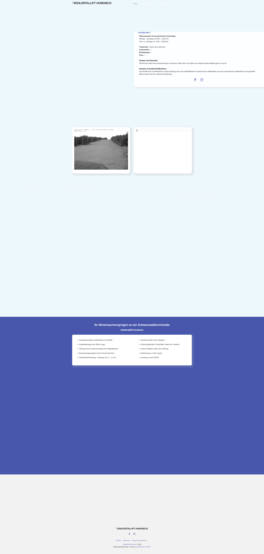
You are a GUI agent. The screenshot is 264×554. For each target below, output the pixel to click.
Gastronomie (162, 4)
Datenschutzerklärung (139, 540)
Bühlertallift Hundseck (130, 544)
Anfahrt (186, 4)
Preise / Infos (147, 4)
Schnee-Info (144, 33)
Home (135, 4)
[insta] (202, 80)
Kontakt (176, 4)
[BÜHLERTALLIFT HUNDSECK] (92, 3)
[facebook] (195, 80)
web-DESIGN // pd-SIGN (143, 547)
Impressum (126, 540)
